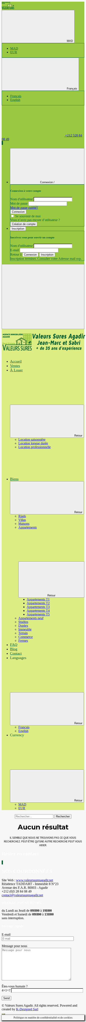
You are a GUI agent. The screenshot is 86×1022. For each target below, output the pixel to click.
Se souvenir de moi (27, 216)
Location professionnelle (34, 447)
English (15, 100)
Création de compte (23, 224)
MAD (69, 40)
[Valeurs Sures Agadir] (8, 8)
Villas (22, 520)
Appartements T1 (38, 599)
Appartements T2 (38, 603)
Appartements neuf (30, 618)
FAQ (13, 645)
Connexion (18, 211)
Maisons (23, 523)
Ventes (15, 366)
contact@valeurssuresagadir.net (22, 895)
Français (71, 88)
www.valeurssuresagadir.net (34, 880)
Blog (13, 649)
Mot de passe (19, 203)
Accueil (16, 361)
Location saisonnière (32, 439)
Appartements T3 (38, 607)
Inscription (47, 254)
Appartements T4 (38, 610)
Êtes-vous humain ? (15, 986)
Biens (14, 479)
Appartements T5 (38, 614)
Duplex (23, 625)
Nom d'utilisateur (21, 199)
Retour (78, 435)
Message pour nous (14, 946)
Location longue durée (33, 443)
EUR (13, 52)
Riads (22, 516)
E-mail (14, 250)
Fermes (23, 640)
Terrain (23, 633)
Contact (16, 653)
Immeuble (25, 629)
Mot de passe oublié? (24, 207)
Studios (23, 622)
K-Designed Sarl (27, 1009)
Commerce (25, 637)
